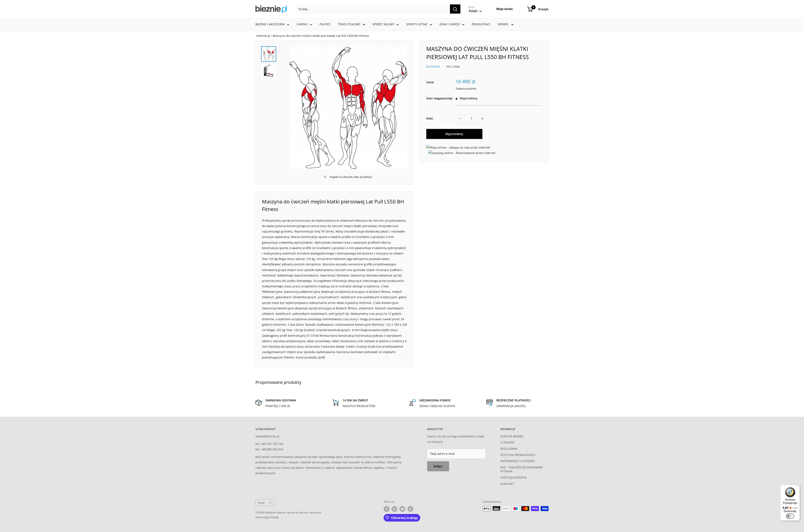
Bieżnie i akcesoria (270, 24)
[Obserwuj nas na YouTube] (402, 509)
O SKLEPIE (507, 442)
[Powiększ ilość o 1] (482, 118)
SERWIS (503, 24)
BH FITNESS (433, 66)
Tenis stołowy (349, 24)
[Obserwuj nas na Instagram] (394, 509)
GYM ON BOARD (511, 436)
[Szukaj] (455, 9)
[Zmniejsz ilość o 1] (460, 118)
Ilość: (430, 118)
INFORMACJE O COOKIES (517, 461)
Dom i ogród (449, 24)
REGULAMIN (508, 449)
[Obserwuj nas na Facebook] (386, 509)
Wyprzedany (454, 134)
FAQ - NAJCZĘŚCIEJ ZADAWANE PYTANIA (521, 469)
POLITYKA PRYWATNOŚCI (517, 455)
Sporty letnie (417, 24)
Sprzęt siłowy (383, 24)
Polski (261, 502)
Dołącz (438, 466)
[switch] (790, 516)
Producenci (481, 24)
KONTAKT (507, 484)
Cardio (302, 24)
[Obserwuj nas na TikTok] (410, 509)
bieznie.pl (263, 36)
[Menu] (797, 487)
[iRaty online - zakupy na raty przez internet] (458, 147)
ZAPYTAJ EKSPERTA (513, 477)
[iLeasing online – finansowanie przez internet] (461, 153)
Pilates (325, 24)
